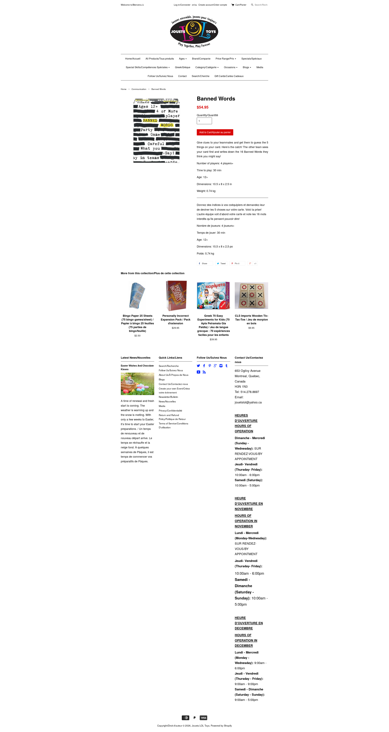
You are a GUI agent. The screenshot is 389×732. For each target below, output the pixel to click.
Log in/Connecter (182, 4)
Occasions (230, 67)
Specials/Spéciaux (251, 58)
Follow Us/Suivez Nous (160, 76)
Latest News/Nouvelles (135, 358)
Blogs (246, 67)
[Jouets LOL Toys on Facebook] (204, 366)
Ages (182, 58)
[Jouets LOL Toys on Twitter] (198, 366)
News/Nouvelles (167, 401)
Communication (139, 89)
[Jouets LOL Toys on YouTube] (198, 372)
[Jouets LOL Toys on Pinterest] (209, 366)
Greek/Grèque (182, 67)
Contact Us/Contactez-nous (173, 384)
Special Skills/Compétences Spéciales (147, 67)
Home (123, 89)
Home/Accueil (132, 58)
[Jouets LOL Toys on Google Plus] (215, 366)
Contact (182, 76)
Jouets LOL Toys (201, 725)
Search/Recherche (169, 365)
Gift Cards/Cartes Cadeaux (229, 76)
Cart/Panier (240, 4)
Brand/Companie (201, 58)
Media (259, 67)
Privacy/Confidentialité (170, 410)
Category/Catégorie (206, 67)
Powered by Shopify (221, 725)
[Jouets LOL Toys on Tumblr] (226, 366)
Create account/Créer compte (212, 4)
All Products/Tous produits (160, 58)
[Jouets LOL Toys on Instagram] (221, 366)
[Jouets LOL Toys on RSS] (204, 372)
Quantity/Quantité (207, 115)
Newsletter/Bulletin (168, 396)
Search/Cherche (200, 76)
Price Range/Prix (225, 58)
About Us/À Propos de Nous (173, 374)
